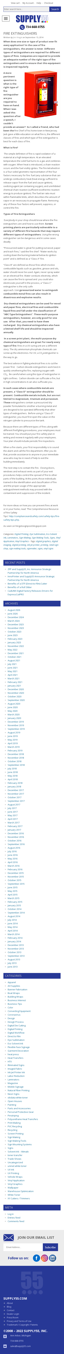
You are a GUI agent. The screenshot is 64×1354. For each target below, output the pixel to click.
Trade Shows (14, 1158)
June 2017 (13, 811)
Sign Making (25, 537)
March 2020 (13, 714)
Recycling (12, 1130)
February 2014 (15, 937)
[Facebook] (36, 1260)
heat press (13, 1054)
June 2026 (13, 613)
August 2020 (14, 703)
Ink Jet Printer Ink (16, 1072)
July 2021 (12, 664)
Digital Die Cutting (17, 1025)
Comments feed (16, 1221)
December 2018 (16, 754)
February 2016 (15, 869)
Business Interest (17, 1000)
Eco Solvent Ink (15, 1043)
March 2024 (13, 620)
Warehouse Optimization (21, 1191)
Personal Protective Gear (21, 1111)
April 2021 (13, 674)
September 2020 (16, 700)
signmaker (32, 548)
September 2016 (16, 844)
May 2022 (12, 649)
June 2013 (13, 966)
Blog (9, 1306)
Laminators (12, 537)
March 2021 (13, 678)
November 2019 (16, 725)
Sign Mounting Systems (20, 1144)
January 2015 (14, 905)
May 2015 (12, 891)
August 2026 (14, 610)
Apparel (12, 982)
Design (11, 1018)
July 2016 (12, 851)
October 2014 (14, 909)
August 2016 (14, 847)
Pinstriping (13, 1115)
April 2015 (13, 894)
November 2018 (16, 757)
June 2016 (13, 855)
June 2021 (13, 667)
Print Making (14, 1122)
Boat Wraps (14, 993)
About (10, 1303)
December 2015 (16, 873)
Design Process (16, 1021)
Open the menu (6, 18)
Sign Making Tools (40, 537)
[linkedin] (52, 1260)
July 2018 (12, 768)
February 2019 (15, 750)
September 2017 (16, 800)
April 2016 (13, 862)
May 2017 (12, 815)
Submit (52, 1247)
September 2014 (16, 912)
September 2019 (16, 728)
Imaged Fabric (15, 1068)
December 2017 (16, 790)
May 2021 (12, 671)
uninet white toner (17, 1166)
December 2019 (16, 721)
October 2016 (14, 840)
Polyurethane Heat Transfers (23, 1119)
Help (39, 3)
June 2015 (13, 887)
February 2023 (15, 638)
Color (10, 1007)
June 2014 (13, 923)
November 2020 (16, 692)
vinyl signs (48, 548)
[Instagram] (44, 1260)
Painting (12, 1104)
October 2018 (14, 761)
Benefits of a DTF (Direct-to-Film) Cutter (27, 583)
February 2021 (15, 682)
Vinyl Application (16, 1180)
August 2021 (14, 660)
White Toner (14, 1194)
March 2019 (13, 746)
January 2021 (14, 685)
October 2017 (14, 797)
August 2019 (14, 732)
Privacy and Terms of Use (19, 1321)
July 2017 (12, 808)
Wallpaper (13, 1187)
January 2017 (14, 829)
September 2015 (16, 883)
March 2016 (13, 865)
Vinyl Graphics (22, 541)
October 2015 (14, 880)
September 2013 (16, 955)
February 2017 (15, 826)
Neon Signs (13, 1093)
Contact (10, 1310)
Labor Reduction (16, 1075)
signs (40, 548)
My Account (28, 3)
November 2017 (16, 793)
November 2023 (16, 628)
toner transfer (15, 1155)
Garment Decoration (18, 1050)
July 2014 (12, 919)
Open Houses (15, 1101)
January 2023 (14, 642)
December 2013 (16, 945)
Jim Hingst (17, 37)
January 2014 (14, 941)
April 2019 (13, 743)
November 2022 (16, 646)
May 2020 (12, 710)
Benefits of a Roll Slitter (20, 587)
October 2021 (14, 656)
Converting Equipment (19, 1011)
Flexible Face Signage (19, 1047)
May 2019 (12, 739)
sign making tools (17, 548)
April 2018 (13, 779)
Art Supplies (14, 985)
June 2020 (13, 707)
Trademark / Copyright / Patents (22, 1324)
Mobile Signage (16, 1086)
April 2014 (13, 930)
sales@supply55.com (20, 1346)
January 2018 (14, 786)
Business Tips (15, 1003)
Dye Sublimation (37, 534)
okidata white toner (18, 1097)
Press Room (12, 1317)
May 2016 (12, 858)
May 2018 (12, 775)
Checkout (48, 3)
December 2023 (16, 624)
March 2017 (13, 822)
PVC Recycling (15, 1126)
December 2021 (16, 653)
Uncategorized (15, 1162)
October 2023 (14, 631)
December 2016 (16, 833)
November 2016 (16, 837)
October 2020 (14, 696)
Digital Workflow (16, 1032)
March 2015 (13, 898)
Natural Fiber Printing (18, 1090)
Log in (11, 1214)
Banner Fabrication (17, 989)
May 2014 (12, 927)
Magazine (13, 1083)
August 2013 (14, 959)
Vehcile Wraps (15, 1176)
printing (44, 544)
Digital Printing (22, 534)
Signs (52, 537)
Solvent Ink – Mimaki (18, 1151)
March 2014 (13, 934)
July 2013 (12, 963)
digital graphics (43, 541)
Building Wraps (15, 996)
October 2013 (14, 952)
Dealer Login (13, 1313)
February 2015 (15, 901)
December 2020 (16, 689)
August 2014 (14, 916)
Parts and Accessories (19, 1108)
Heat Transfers (15, 1057)
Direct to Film (14, 1036)
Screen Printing (15, 1133)
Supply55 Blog (38, 19)
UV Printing (13, 1173)
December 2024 (16, 617)
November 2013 (16, 948)
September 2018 (16, 764)
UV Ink (11, 1169)
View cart (15, 3)
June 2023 (13, 635)
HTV (10, 1061)
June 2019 (13, 736)
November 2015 (16, 876)
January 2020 (14, 718)
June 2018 (13, 772)
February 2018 (15, 782)
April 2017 (13, 818)
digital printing (19, 544)
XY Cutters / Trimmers (19, 1198)
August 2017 (14, 804)
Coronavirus (14, 1014)
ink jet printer (33, 544)
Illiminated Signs (16, 1065)
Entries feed (14, 1217)
